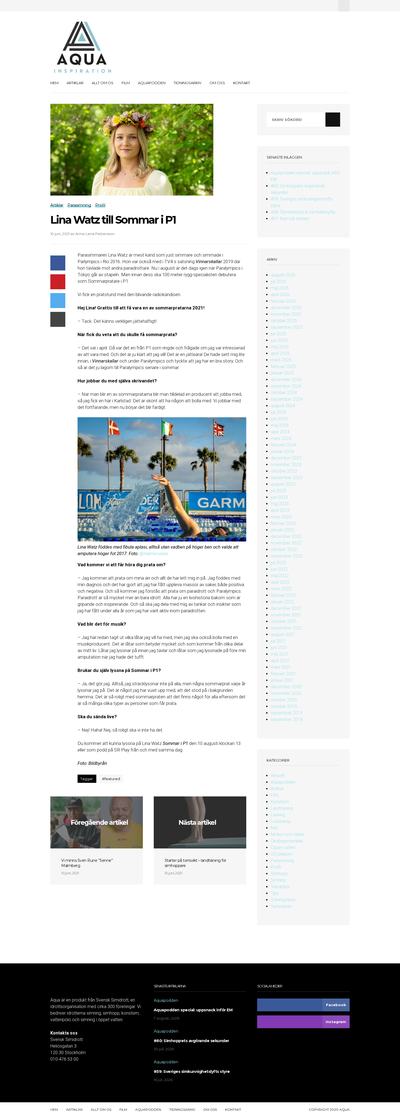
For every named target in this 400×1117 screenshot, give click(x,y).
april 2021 (280, 660)
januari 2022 (282, 601)
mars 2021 (281, 667)
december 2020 (286, 686)
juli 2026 (278, 281)
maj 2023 (280, 503)
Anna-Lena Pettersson (95, 234)
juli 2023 (278, 490)
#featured (111, 779)
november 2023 (286, 464)
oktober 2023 (284, 471)
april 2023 (280, 510)
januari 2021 (282, 680)
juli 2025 (278, 333)
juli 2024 (278, 412)
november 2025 (286, 314)
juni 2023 (279, 497)
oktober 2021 (284, 621)
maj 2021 (280, 654)
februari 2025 (283, 366)
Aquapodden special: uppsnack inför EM (193, 1010)
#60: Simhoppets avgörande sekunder (191, 1040)
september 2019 (287, 713)
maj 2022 (280, 575)
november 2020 (286, 693)
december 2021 (286, 608)
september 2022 (287, 556)
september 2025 (287, 327)
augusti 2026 (283, 275)
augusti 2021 (283, 634)
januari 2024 (282, 451)
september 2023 (287, 477)
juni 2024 (279, 418)
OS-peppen (281, 854)
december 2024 (286, 379)
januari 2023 (282, 529)
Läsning (278, 814)
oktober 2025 (284, 320)
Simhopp (279, 873)
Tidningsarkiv (187, 83)
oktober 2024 (284, 392)
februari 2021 (283, 673)
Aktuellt (278, 775)
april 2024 (280, 431)
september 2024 (287, 399)
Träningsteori (283, 899)
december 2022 (286, 536)
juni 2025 (279, 340)
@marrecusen (154, 553)
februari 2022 (283, 595)
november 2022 (286, 543)
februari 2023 (283, 523)
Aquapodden (151, 83)
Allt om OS (102, 83)
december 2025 (286, 307)
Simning (278, 880)
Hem (54, 83)
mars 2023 (281, 516)
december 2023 (286, 458)
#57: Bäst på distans (290, 218)
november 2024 (286, 386)
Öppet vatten (283, 847)
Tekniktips (280, 886)
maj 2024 (280, 425)
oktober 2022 (284, 549)
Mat (274, 827)
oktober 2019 (284, 706)
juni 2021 (279, 647)
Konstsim (280, 801)
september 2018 (287, 719)
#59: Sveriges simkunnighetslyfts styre (192, 1071)
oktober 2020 (284, 699)
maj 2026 (280, 288)
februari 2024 (283, 445)
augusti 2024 (283, 405)
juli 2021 (278, 641)
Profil (276, 867)
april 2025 (280, 353)
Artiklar (75, 83)
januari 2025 (282, 373)
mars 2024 (281, 438)
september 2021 (287, 628)
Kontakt (241, 83)
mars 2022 (281, 588)
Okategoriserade (287, 841)
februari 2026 (283, 301)
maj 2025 (280, 346)
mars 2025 (281, 360)
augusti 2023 (283, 484)
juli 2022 (278, 562)
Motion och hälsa (287, 834)
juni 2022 (279, 569)
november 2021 (286, 614)
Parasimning (282, 860)
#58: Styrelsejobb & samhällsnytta (303, 212)
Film (126, 83)
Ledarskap (281, 821)
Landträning (282, 808)
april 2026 (280, 294)
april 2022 (280, 582)
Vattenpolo (281, 906)
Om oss (217, 83)
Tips (275, 893)
